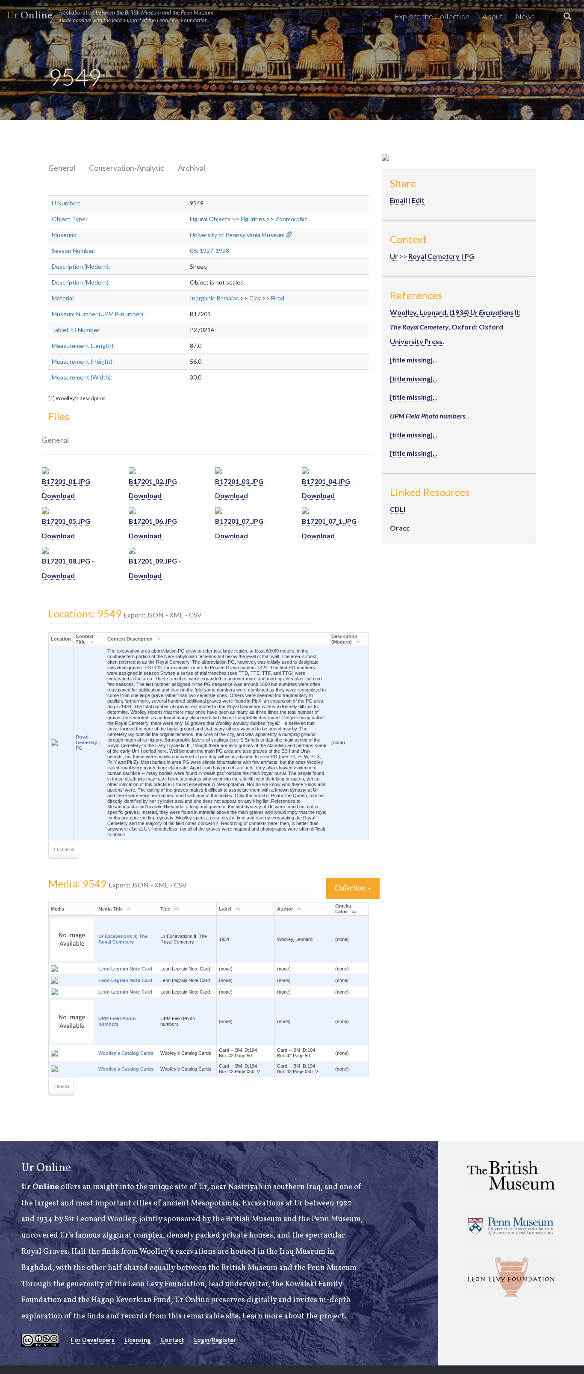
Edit (418, 200)
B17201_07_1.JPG (329, 521)
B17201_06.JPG (153, 521)
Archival (191, 167)
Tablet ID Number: (76, 329)
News (525, 16)
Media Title (110, 908)
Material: (63, 298)
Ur (394, 256)
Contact (172, 1339)
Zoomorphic (291, 219)
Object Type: (69, 219)
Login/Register (215, 1339)
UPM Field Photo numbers (117, 1021)
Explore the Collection (432, 16)
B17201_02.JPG (153, 481)
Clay (255, 298)
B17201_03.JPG (239, 481)
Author (285, 908)
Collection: (351, 888)
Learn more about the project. (294, 1316)
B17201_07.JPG (239, 521)
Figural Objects (210, 219)
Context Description (130, 638)
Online (109, 16)
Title (165, 908)
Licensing (137, 1339)
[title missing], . (413, 360)
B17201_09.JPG (153, 561)
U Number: (66, 203)
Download (58, 495)
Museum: (64, 234)
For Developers (93, 1339)
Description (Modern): (81, 266)
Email (398, 200)
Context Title (85, 639)
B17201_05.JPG (66, 521)
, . (430, 416)
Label (225, 908)
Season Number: (74, 250)
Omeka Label (343, 908)
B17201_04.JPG (326, 481)
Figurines (253, 219)
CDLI (397, 509)
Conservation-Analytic (126, 167)
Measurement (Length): (83, 345)
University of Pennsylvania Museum (237, 234)
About (492, 16)
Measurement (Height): (83, 361)
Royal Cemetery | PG (88, 742)
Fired (277, 298)
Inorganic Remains (214, 298)
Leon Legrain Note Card (125, 968)
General (61, 167)
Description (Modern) (344, 639)
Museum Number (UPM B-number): (98, 314)
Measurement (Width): (82, 377)
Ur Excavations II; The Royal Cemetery (122, 939)
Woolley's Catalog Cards (125, 1053)
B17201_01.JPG (66, 481)
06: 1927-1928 (209, 250)
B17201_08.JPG (66, 561)
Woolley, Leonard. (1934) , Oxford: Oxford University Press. (455, 326)
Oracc (400, 528)
